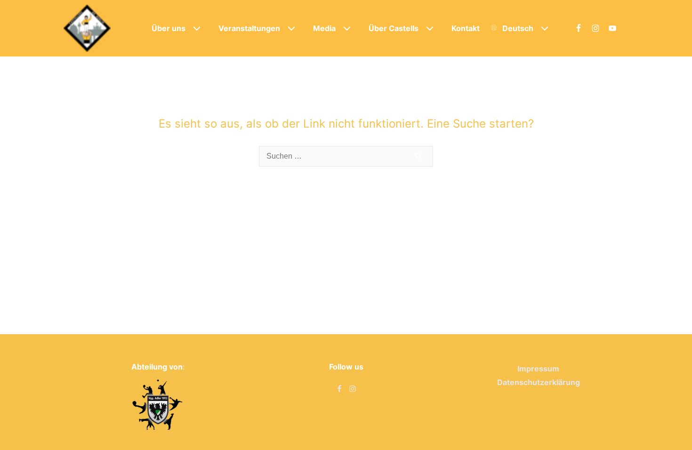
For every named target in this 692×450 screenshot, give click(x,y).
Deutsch (517, 28)
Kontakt (465, 28)
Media (324, 28)
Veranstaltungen (249, 28)
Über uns (168, 28)
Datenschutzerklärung (538, 382)
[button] (194, 28)
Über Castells (393, 28)
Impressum (538, 368)
